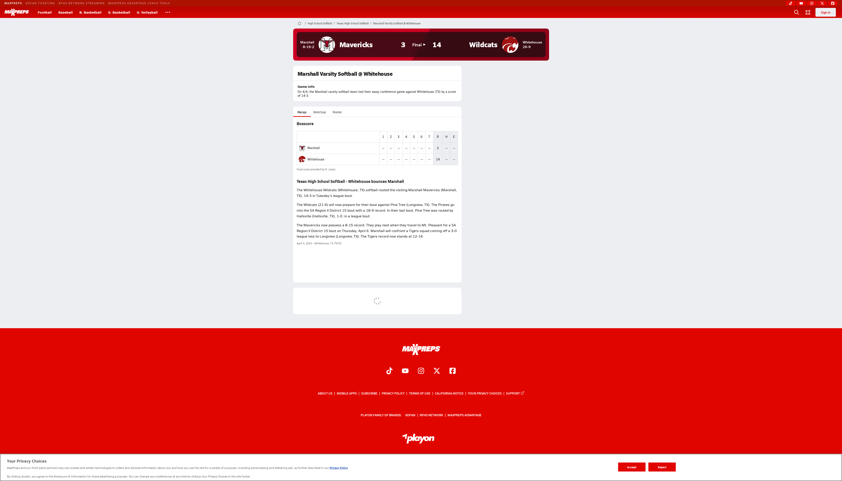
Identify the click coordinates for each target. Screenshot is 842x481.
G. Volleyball (147, 12)
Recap (302, 112)
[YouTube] (801, 3)
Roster (337, 112)
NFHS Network (431, 415)
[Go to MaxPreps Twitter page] (436, 371)
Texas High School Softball (353, 23)
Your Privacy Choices (485, 393)
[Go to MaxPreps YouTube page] (405, 371)
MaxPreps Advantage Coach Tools (139, 3)
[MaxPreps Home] (16, 12)
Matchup (319, 112)
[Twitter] (822, 3)
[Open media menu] (808, 12)
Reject (662, 467)
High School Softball (320, 23)
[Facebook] (833, 3)
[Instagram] (812, 3)
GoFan (410, 415)
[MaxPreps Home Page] (299, 23)
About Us (325, 393)
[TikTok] (791, 3)
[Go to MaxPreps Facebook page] (452, 371)
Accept (631, 467)
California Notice (449, 393)
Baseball (65, 12)
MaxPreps (13, 3)
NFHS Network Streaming (82, 3)
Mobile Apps (347, 393)
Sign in (825, 12)
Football (45, 12)
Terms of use (419, 393)
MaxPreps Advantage (465, 415)
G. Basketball (119, 12)
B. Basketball (90, 12)
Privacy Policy (393, 393)
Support (513, 393)
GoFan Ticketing (40, 3)
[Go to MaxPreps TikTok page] (389, 371)
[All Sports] (167, 12)
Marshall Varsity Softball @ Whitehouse (397, 23)
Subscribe (369, 393)
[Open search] (796, 12)
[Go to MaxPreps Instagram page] (421, 371)
